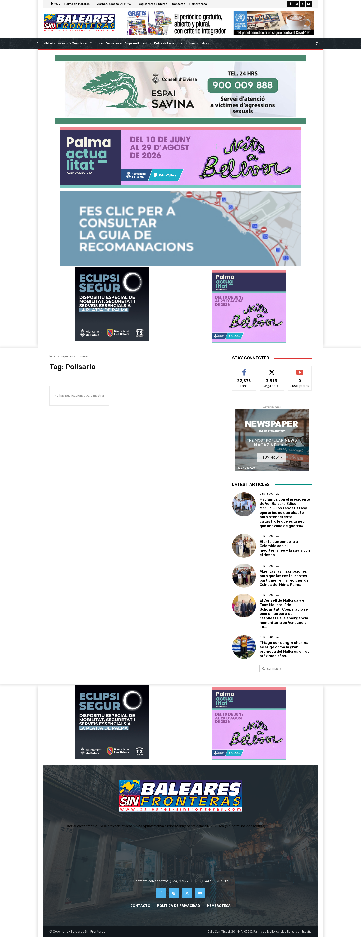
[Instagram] (296, 4)
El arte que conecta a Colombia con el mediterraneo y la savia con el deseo (285, 548)
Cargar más (270, 668)
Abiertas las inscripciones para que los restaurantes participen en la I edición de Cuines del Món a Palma (284, 578)
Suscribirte (300, 370)
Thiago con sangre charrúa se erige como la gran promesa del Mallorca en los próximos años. (285, 649)
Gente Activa (269, 493)
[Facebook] (290, 4)
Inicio (53, 356)
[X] (302, 4)
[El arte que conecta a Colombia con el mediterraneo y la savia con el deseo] (244, 546)
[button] (317, 43)
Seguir (272, 370)
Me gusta (244, 370)
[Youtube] (309, 4)
